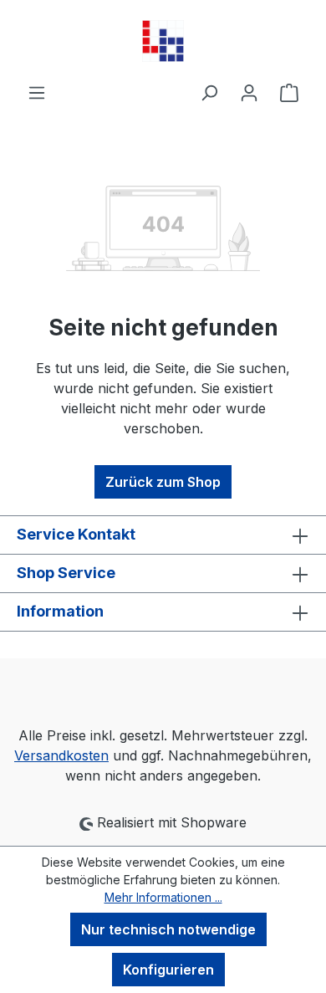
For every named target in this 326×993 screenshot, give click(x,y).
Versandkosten (61, 755)
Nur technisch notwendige (168, 929)
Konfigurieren (168, 969)
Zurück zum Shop (163, 481)
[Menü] (37, 92)
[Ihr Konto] (249, 92)
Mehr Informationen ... (163, 897)
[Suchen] (209, 92)
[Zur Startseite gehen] (163, 41)
